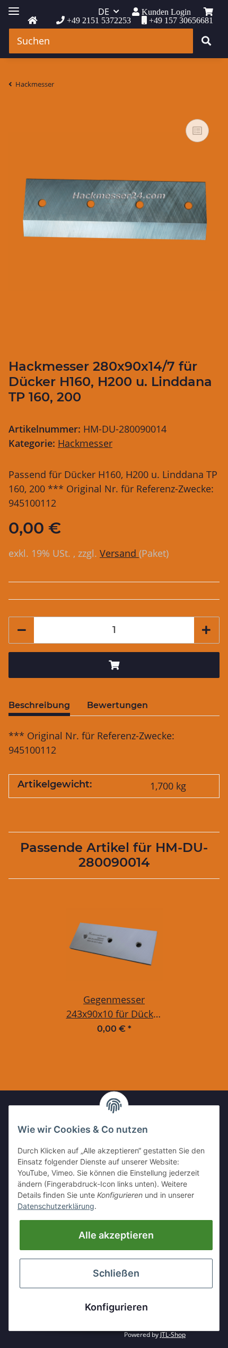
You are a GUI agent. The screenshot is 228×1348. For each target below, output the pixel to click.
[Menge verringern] (21, 630)
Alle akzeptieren (116, 1235)
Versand (119, 553)
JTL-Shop (173, 1334)
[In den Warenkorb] (114, 665)
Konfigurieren (116, 1307)
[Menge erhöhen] (206, 630)
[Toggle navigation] (13, 6)
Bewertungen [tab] (117, 705)
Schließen (116, 1273)
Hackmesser (85, 443)
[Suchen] (206, 41)
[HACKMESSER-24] (32, 20)
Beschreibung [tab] (39, 705)
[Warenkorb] (208, 11)
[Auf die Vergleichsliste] (197, 130)
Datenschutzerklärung (55, 1206)
